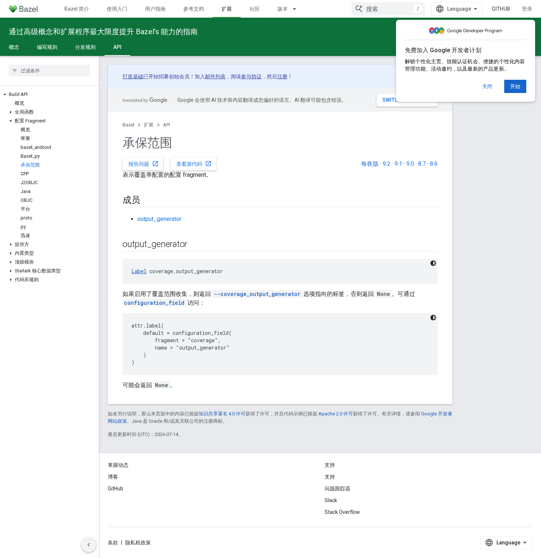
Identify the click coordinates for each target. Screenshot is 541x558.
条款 (113, 543)
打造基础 (133, 76)
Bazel (128, 125)
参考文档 (193, 9)
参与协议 (251, 76)
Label (138, 271)
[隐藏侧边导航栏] (88, 544)
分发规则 (85, 47)
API (117, 47)
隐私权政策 (138, 543)
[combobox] (388, 8)
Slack (331, 500)
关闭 (487, 86)
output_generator (159, 218)
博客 (113, 477)
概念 (14, 47)
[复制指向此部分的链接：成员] (147, 200)
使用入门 (117, 9)
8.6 (434, 163)
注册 (282, 76)
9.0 (410, 163)
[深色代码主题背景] (433, 263)
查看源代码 (194, 163)
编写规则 (47, 47)
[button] (49, 94)
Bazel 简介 (76, 9)
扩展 (227, 9)
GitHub (501, 9)
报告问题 (143, 163)
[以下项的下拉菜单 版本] (298, 9)
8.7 (422, 163)
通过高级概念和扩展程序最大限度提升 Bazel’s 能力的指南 (103, 31)
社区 (255, 9)
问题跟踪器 (337, 488)
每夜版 (370, 163)
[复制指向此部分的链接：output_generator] (194, 244)
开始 (515, 86)
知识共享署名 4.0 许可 (222, 413)
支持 (330, 477)
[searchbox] (49, 70)
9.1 (398, 163)
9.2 (386, 163)
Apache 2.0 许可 (335, 413)
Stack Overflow (342, 512)
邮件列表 (215, 76)
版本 (282, 9)
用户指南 (155, 9)
